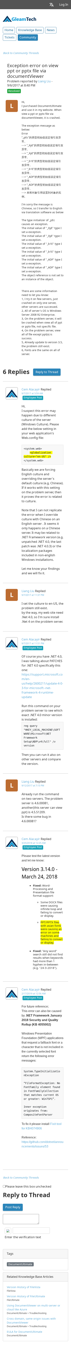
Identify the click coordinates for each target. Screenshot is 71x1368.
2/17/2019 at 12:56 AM (34, 993)
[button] (51, 4)
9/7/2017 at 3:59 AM (32, 393)
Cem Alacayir (31, 389)
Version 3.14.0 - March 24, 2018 (40, 873)
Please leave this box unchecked (28, 1186)
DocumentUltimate (20, 1264)
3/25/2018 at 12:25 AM (34, 843)
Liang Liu (44, 81)
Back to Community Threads (21, 53)
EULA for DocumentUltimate (24, 1331)
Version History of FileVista (23, 1287)
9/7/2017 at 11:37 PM (33, 595)
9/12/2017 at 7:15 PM (33, 785)
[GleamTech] (19, 18)
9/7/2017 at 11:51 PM (33, 643)
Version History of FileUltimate (26, 1296)
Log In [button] (63, 4)
